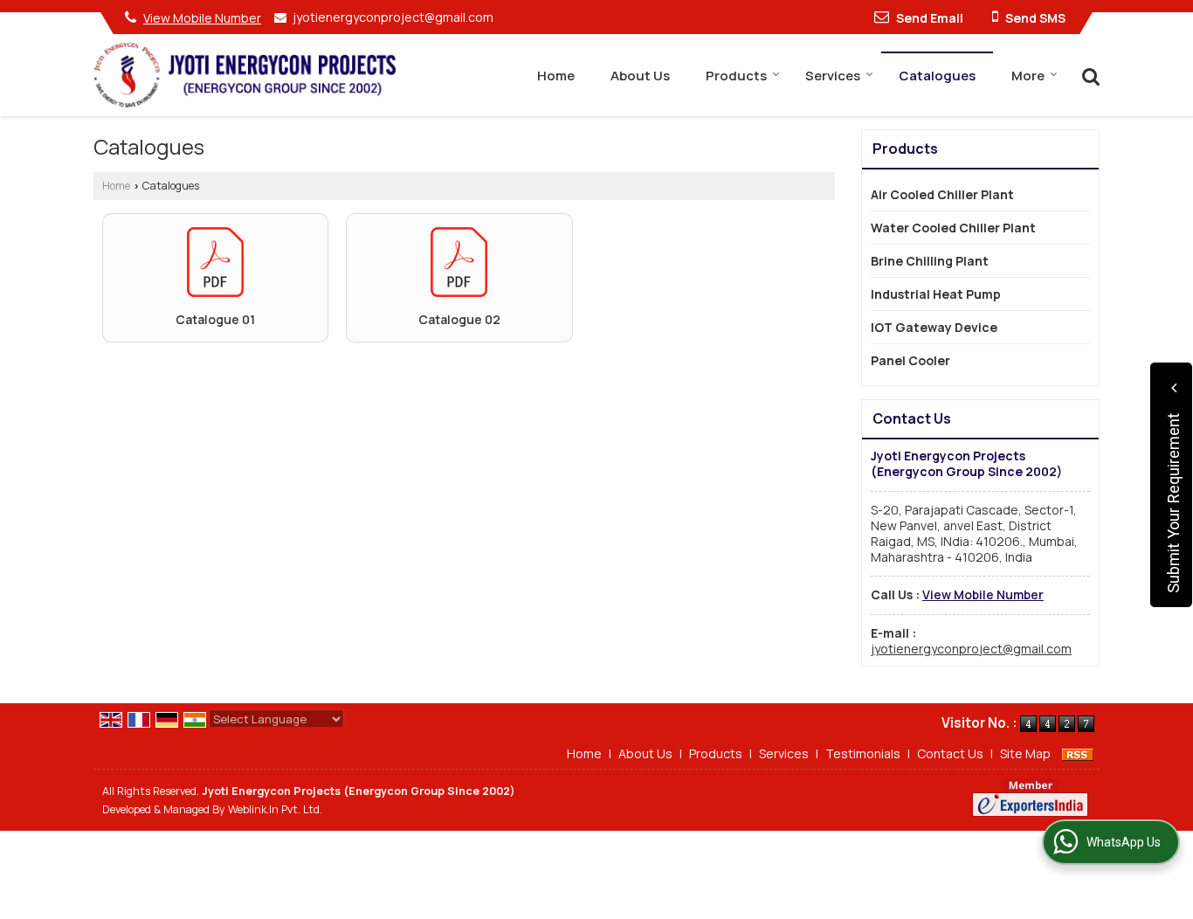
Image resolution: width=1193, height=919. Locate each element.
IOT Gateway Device (934, 327)
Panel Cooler (910, 360)
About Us (640, 75)
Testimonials (862, 753)
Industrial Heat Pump (936, 294)
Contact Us (950, 753)
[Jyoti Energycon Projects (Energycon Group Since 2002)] (244, 75)
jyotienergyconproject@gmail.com (393, 17)
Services (832, 75)
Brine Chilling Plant (930, 260)
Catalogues (937, 75)
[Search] (1089, 74)
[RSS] (1077, 753)
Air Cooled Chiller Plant (942, 194)
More (1028, 75)
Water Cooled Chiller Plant (953, 227)
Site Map (1025, 753)
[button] (202, 18)
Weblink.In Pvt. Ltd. (275, 809)
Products (736, 75)
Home (556, 75)
